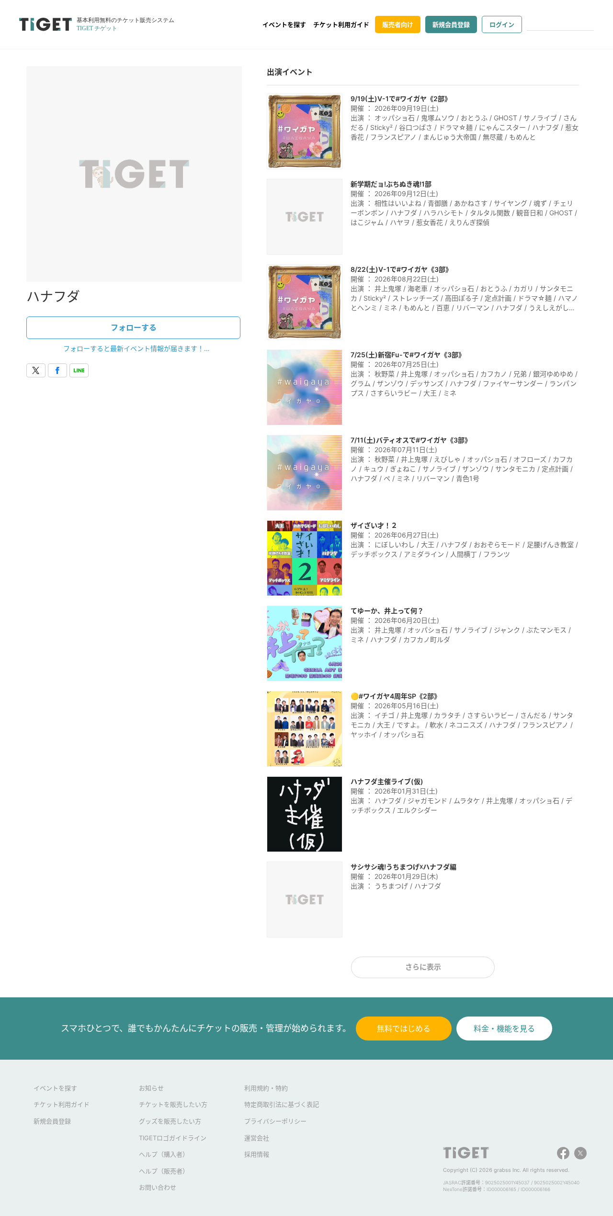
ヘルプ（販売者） (164, 1171)
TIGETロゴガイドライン (172, 1138)
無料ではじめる (404, 1028)
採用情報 (256, 1154)
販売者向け (397, 24)
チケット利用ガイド (341, 24)
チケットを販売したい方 (173, 1104)
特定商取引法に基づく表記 (281, 1104)
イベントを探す (284, 24)
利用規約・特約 (266, 1088)
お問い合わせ (157, 1187)
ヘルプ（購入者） (164, 1154)
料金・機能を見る (504, 1028)
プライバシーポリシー (275, 1121)
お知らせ (151, 1088)
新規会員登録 (451, 24)
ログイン (501, 24)
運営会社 (256, 1138)
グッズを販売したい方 (170, 1121)
